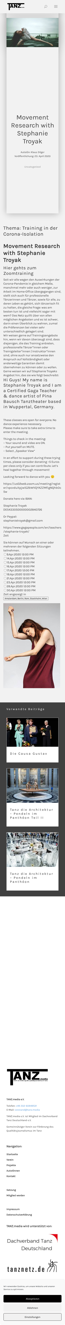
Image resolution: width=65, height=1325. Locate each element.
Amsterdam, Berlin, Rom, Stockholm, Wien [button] (26, 598)
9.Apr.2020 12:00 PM (20, 554)
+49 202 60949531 (26, 1105)
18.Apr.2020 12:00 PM (21, 574)
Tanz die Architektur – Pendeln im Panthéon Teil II (32, 797)
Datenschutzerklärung (19, 1214)
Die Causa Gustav (32, 740)
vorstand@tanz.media (27, 1109)
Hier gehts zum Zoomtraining (19, 270)
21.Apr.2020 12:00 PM (20, 578)
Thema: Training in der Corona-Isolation (30, 231)
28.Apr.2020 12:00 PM (21, 586)
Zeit (6, 535)
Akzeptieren (32, 1298)
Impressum (13, 1209)
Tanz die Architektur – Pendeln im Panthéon (32, 861)
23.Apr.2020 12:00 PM (21, 582)
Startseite (12, 1154)
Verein (10, 1159)
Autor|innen (13, 1170)
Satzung (11, 1189)
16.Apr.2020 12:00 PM (20, 566)
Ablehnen (32, 1307)
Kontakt (11, 1176)
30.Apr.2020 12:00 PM (21, 590)
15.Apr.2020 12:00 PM (20, 562)
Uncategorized (32, 166)
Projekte (11, 1165)
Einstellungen (32, 1317)
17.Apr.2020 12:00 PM (20, 570)
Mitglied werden (15, 1195)
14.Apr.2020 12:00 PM (20, 558)
